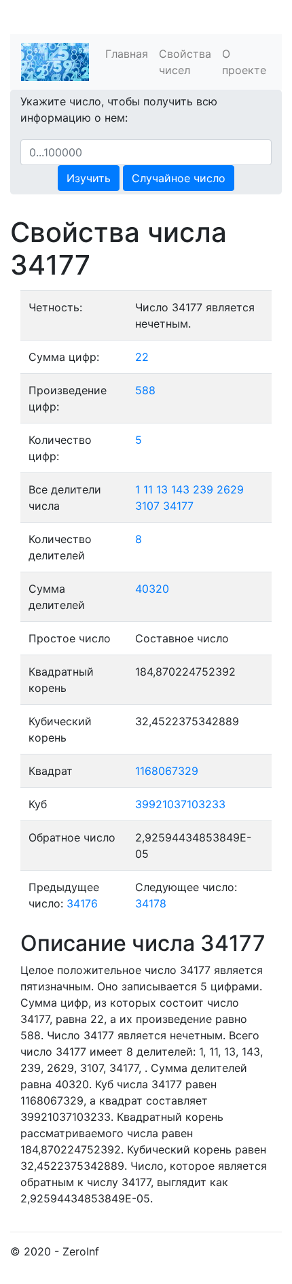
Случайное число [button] (178, 178)
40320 (152, 588)
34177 (178, 506)
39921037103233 (180, 804)
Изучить (89, 178)
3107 (147, 506)
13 (162, 489)
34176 (82, 903)
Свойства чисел (185, 62)
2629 (230, 489)
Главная (126, 53)
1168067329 (166, 771)
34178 (150, 903)
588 (145, 390)
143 (180, 489)
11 (148, 489)
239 (203, 489)
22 (142, 357)
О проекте (244, 62)
